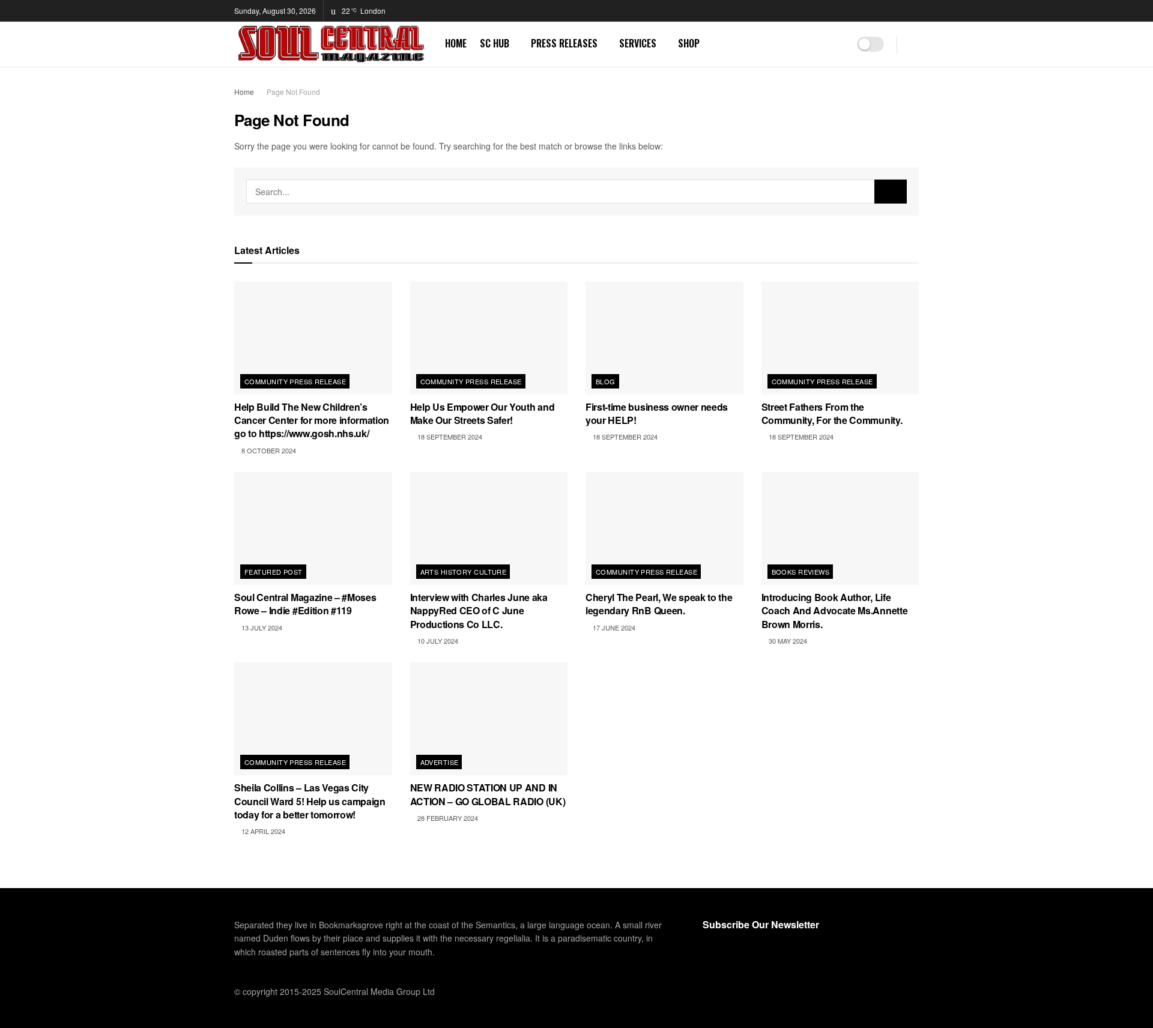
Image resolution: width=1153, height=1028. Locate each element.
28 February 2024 (447, 818)
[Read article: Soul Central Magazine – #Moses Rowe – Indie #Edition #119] (313, 528)
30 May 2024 (787, 641)
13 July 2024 (261, 627)
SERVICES (637, 43)
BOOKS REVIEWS (801, 571)
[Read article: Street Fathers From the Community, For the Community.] (840, 338)
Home (244, 91)
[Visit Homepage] (331, 44)
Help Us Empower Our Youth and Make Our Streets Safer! (482, 413)
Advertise (439, 762)
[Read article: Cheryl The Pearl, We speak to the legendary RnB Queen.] (664, 528)
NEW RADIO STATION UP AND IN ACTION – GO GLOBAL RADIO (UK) (488, 794)
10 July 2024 (437, 641)
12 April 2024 (262, 831)
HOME (456, 43)
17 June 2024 (613, 627)
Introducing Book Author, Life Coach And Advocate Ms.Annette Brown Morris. (834, 610)
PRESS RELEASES (564, 43)
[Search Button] (914, 44)
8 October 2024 (268, 450)
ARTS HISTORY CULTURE (463, 571)
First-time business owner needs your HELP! (657, 413)
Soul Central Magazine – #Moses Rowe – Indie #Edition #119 (305, 603)
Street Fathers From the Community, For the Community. (832, 413)
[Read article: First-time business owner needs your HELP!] (664, 338)
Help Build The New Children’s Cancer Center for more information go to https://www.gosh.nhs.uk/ (311, 420)
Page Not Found (293, 91)
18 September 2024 (449, 436)
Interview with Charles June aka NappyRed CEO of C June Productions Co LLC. (479, 610)
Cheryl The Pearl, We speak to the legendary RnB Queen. (659, 603)
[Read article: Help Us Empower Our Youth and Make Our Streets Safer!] (489, 338)
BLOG (606, 381)
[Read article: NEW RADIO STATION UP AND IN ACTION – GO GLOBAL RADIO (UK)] (489, 718)
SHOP (689, 43)
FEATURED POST (273, 571)
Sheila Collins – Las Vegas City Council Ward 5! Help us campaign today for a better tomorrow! (310, 801)
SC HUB (494, 43)
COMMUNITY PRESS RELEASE (295, 381)
